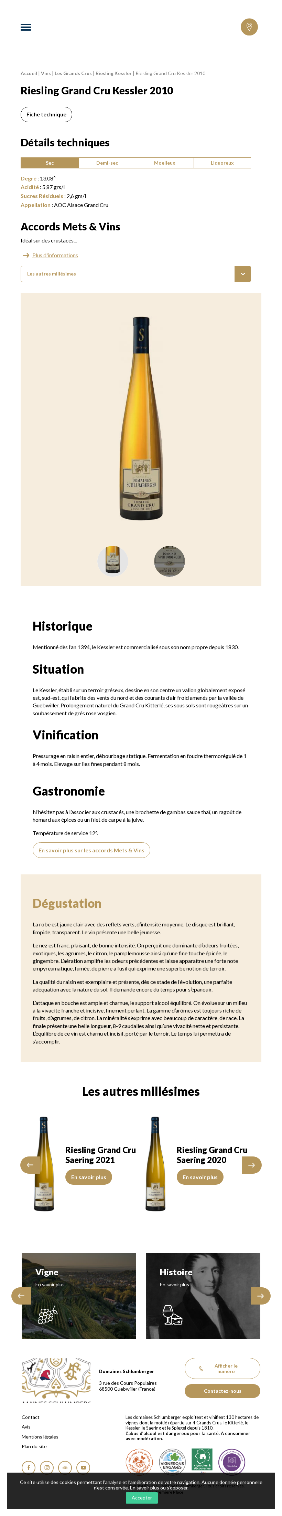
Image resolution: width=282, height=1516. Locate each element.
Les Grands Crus (73, 73)
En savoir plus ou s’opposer (158, 1488)
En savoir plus (88, 1177)
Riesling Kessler (114, 73)
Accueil (29, 73)
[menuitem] (136, 274)
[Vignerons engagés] (172, 1462)
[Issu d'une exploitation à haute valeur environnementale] (139, 1462)
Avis (26, 1427)
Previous (30, 1165)
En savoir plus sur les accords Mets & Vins (91, 850)
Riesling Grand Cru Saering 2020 (212, 1155)
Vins (46, 73)
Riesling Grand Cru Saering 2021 (100, 1155)
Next (252, 1165)
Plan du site (34, 1446)
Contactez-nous (222, 1391)
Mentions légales (40, 1437)
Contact (31, 1417)
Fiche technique (46, 114)
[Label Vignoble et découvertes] (202, 1462)
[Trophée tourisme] (232, 1462)
